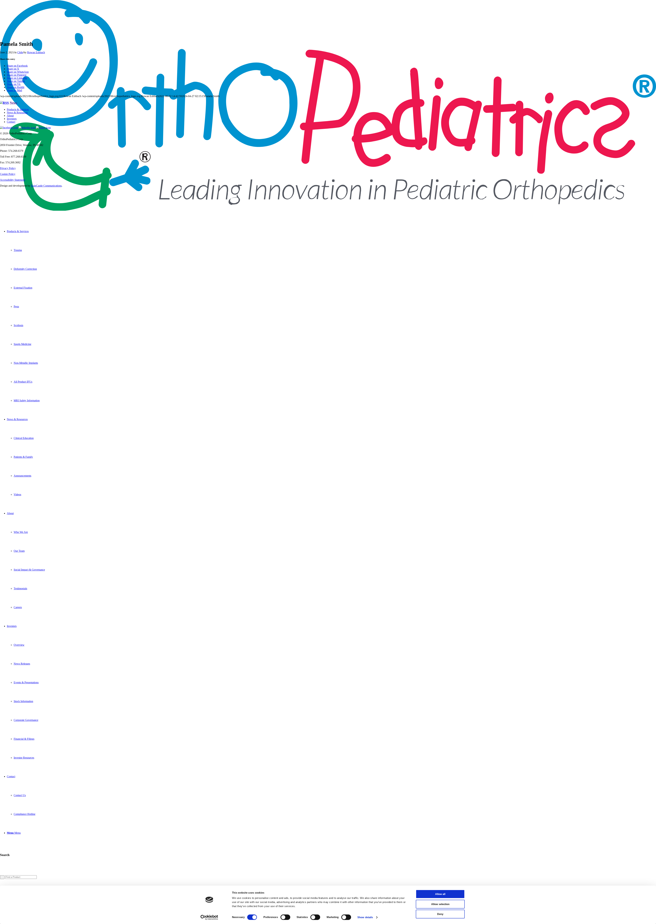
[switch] (285, 917)
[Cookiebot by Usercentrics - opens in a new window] (209, 917)
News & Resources (17, 112)
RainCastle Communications (46, 185)
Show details (365, 917)
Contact (11, 121)
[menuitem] (331, 316)
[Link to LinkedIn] (27, 127)
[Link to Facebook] (9, 127)
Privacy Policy (8, 168)
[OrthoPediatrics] (328, 209)
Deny (440, 914)
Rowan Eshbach (36, 52)
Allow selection (440, 904)
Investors (12, 118)
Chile (20, 52)
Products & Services (18, 109)
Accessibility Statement (12, 179)
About (10, 115)
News (13, 103)
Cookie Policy (7, 174)
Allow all (440, 894)
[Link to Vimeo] (43, 127)
